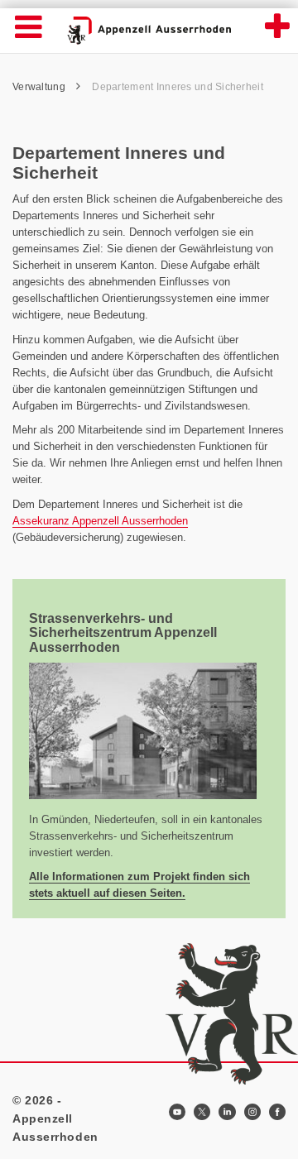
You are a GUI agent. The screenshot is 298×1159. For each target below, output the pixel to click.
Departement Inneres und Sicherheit (177, 87)
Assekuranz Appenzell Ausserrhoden (100, 521)
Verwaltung (40, 87)
